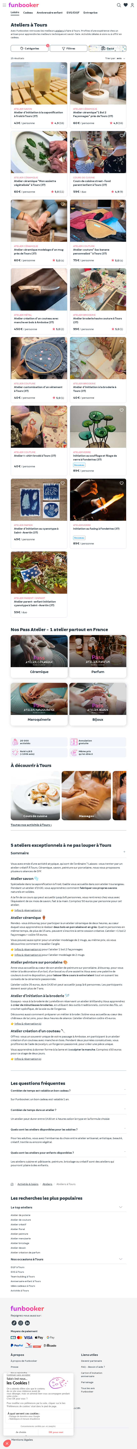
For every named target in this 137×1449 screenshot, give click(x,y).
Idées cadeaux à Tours (23, 1285)
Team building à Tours (23, 1276)
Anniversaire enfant (50, 12)
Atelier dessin (18, 1247)
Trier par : (113, 58)
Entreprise (90, 12)
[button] (126, 5)
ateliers (59, 30)
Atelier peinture (19, 1233)
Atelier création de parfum (25, 1252)
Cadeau (28, 12)
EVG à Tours (17, 1271)
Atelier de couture (21, 1219)
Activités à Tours (20, 1290)
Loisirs (15, 12)
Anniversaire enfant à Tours (26, 1281)
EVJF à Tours (17, 1267)
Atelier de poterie (20, 1215)
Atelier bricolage (20, 1243)
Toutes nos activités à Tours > (31, 824)
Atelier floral (18, 1229)
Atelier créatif (18, 1224)
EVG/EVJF (73, 12)
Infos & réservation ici (28, 910)
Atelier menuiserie (21, 1238)
